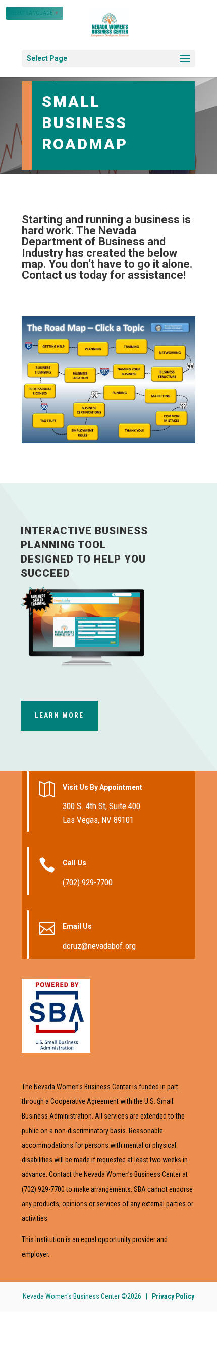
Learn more (59, 715)
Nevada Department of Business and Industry (94, 241)
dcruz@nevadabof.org (99, 946)
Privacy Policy (173, 1296)
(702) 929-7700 (88, 882)
